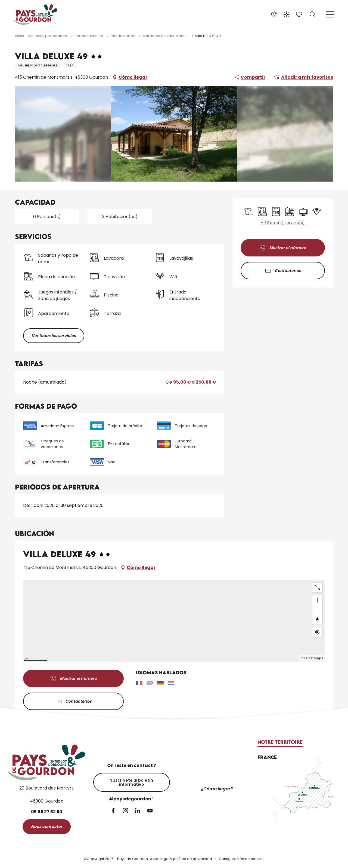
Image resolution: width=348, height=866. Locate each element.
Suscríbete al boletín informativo (131, 782)
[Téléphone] (274, 14)
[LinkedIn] (138, 811)
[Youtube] (150, 811)
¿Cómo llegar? (216, 789)
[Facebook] (113, 811)
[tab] (280, 742)
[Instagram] (125, 811)
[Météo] (286, 14)
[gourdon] (35, 14)
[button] (313, 14)
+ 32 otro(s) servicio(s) (283, 222)
